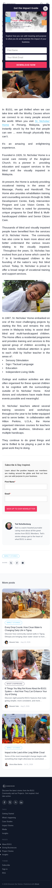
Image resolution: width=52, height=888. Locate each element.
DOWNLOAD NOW (26, 65)
